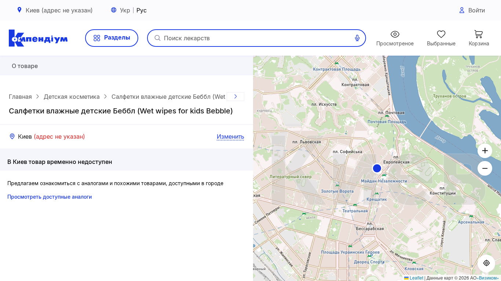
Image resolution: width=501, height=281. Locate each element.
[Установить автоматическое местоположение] (486, 263)
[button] (377, 168)
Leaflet (416, 277)
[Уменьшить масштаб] (485, 168)
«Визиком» (487, 277)
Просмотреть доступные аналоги (49, 197)
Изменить (230, 136)
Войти (476, 10)
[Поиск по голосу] (357, 38)
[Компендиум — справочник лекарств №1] (38, 38)
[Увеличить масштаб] (485, 150)
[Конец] (235, 96)
